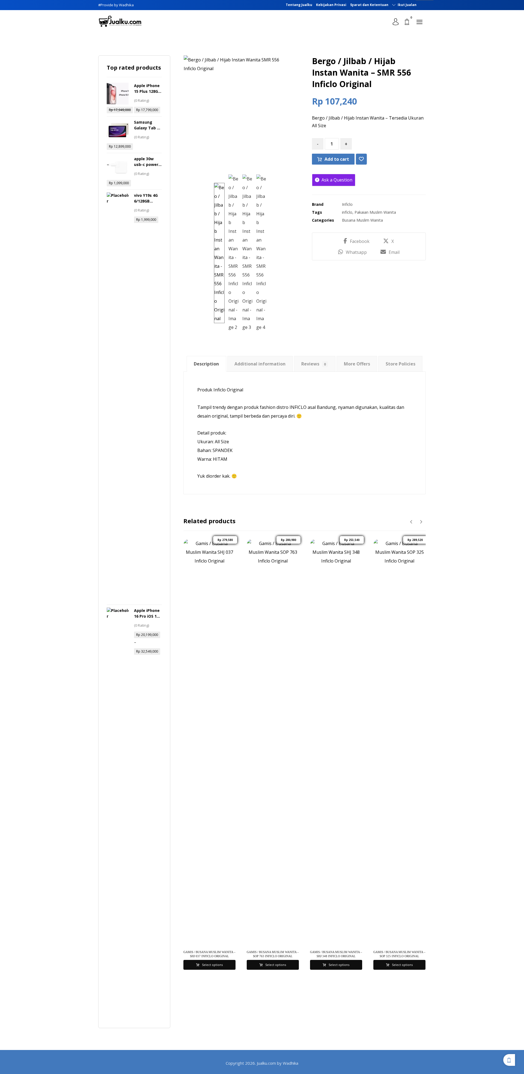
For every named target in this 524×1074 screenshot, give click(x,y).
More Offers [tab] (357, 364)
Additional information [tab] (259, 364)
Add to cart (336, 159)
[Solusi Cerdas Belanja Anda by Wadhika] (120, 21)
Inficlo (347, 204)
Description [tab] (206, 364)
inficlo (347, 212)
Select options (212, 965)
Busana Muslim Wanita (362, 220)
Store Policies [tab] (400, 364)
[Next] (421, 522)
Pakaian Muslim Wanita (375, 212)
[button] (419, 22)
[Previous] (411, 522)
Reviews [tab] (313, 364)
